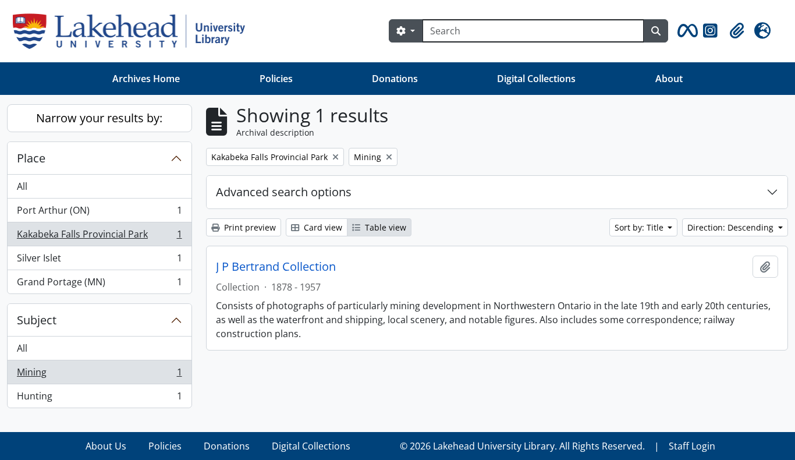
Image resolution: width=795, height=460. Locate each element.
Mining (99, 375)
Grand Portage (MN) (99, 284)
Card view (321, 227)
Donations (395, 78)
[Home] (133, 31)
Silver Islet (99, 261)
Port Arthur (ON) (99, 213)
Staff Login (692, 446)
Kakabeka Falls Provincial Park (99, 237)
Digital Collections (536, 78)
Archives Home (146, 78)
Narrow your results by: (99, 118)
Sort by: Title (640, 227)
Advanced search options (284, 192)
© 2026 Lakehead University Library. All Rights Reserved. (522, 446)
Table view (384, 227)
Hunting (99, 399)
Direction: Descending (731, 227)
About (669, 78)
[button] (685, 31)
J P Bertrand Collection (276, 267)
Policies (276, 78)
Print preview (249, 227)
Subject (36, 320)
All (22, 186)
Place (31, 158)
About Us (106, 446)
